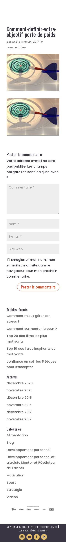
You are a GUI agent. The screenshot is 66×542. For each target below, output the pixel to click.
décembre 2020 (20, 383)
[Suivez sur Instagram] (22, 537)
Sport (11, 482)
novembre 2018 (19, 404)
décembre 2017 (19, 412)
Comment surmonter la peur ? (32, 328)
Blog (10, 442)
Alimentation (17, 435)
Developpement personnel (28, 449)
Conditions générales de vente (33, 530)
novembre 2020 (19, 390)
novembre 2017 (19, 419)
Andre (16, 42)
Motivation (15, 475)
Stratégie (14, 489)
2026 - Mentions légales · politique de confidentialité (32, 527)
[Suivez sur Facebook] (37, 537)
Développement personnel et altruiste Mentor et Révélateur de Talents (31, 462)
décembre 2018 (19, 397)
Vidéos (12, 497)
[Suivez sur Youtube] (29, 537)
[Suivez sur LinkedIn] (44, 537)
